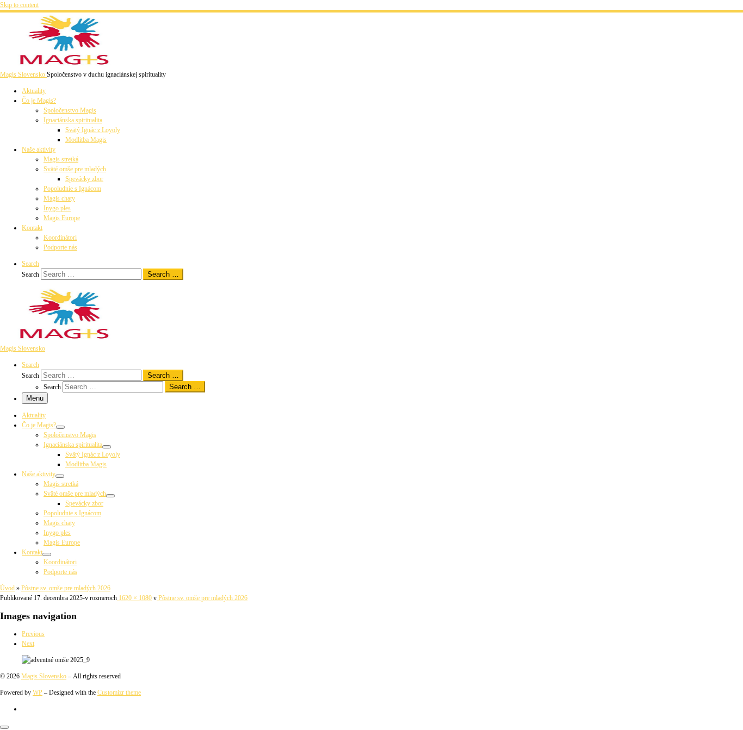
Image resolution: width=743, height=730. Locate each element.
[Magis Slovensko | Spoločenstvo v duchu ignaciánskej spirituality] (68, 64)
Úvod (7, 588)
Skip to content (19, 5)
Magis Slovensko (43, 676)
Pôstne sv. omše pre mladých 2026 (65, 588)
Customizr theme (119, 692)
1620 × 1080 (134, 598)
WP (37, 692)
